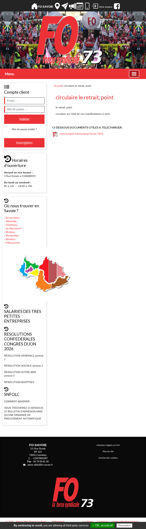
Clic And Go (102, 521)
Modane (10, 232)
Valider (24, 119)
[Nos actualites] (72, 6)
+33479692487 (40, 458)
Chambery (11, 224)
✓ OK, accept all (102, 525)
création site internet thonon (125, 521)
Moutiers (11, 239)
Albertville (11, 221)
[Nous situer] (57, 6)
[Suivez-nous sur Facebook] (116, 6)
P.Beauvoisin (13, 242)
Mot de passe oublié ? (24, 129)
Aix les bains (13, 217)
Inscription (24, 143)
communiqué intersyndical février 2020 (80, 133)
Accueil (58, 85)
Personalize (124, 525)
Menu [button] (9, 74)
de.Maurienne (14, 228)
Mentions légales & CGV (108, 445)
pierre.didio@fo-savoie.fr (40, 465)
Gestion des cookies (108, 457)
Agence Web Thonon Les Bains (31, 521)
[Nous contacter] (64, 6)
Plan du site (108, 451)
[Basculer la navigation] (134, 74)
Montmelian (13, 235)
